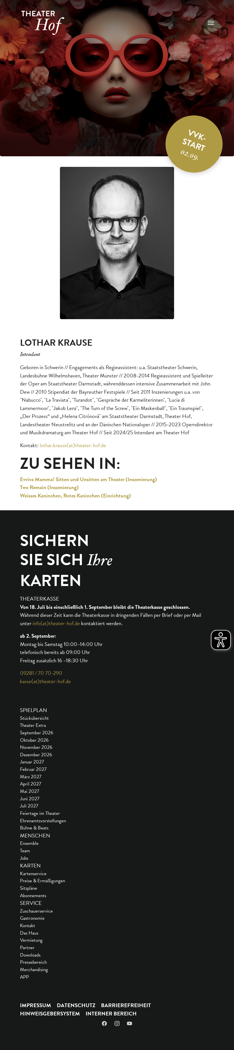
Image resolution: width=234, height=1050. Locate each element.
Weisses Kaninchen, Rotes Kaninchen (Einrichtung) (75, 495)
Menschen (35, 835)
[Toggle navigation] (211, 23)
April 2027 (30, 783)
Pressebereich (33, 962)
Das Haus (29, 933)
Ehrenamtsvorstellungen (43, 820)
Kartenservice (33, 873)
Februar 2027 (33, 769)
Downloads (30, 955)
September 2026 (36, 732)
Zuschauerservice (36, 911)
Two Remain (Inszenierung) (49, 487)
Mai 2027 (29, 791)
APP (24, 977)
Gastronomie (32, 918)
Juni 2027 (29, 798)
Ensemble (29, 843)
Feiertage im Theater (40, 813)
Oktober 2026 (34, 740)
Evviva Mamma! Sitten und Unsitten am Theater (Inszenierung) (88, 479)
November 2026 (36, 747)
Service (31, 903)
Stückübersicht (34, 718)
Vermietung (31, 940)
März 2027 (30, 776)
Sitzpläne (28, 888)
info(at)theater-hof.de (56, 623)
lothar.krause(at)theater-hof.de (73, 445)
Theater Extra (33, 725)
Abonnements (33, 895)
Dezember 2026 (36, 754)
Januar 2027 (32, 761)
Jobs (24, 858)
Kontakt (27, 925)
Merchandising (34, 969)
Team (25, 850)
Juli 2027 (29, 805)
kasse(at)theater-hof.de (45, 681)
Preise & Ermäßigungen (42, 880)
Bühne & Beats (34, 827)
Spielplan (33, 710)
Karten (30, 865)
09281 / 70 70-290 (41, 673)
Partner (27, 947)
